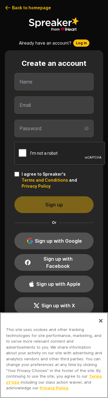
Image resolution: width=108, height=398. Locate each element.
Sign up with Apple (58, 284)
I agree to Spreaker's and (49, 180)
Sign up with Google (58, 241)
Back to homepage (31, 7)
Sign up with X (58, 306)
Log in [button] (81, 43)
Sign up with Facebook (58, 262)
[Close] (100, 320)
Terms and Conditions (45, 180)
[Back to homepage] (54, 24)
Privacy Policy (36, 186)
